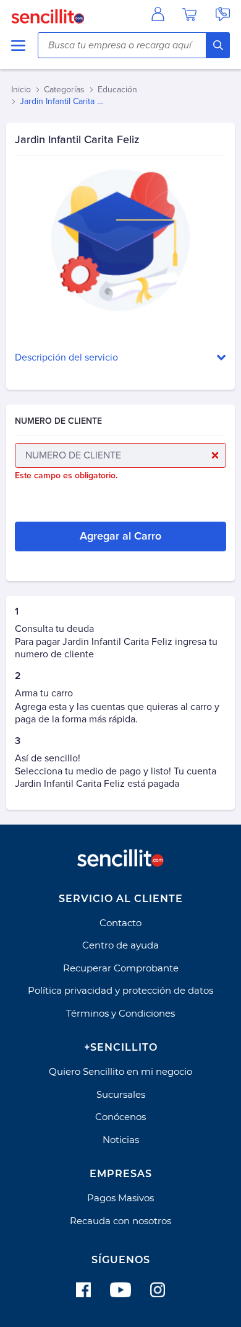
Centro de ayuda (120, 945)
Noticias (121, 1139)
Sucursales (120, 1094)
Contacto (120, 923)
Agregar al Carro (120, 536)
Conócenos (120, 1117)
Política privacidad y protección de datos (120, 990)
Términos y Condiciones (120, 1013)
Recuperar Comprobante (121, 968)
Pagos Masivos (120, 1198)
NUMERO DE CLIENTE (58, 421)
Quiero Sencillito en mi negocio (120, 1071)
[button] (120, 357)
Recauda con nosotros (120, 1221)
